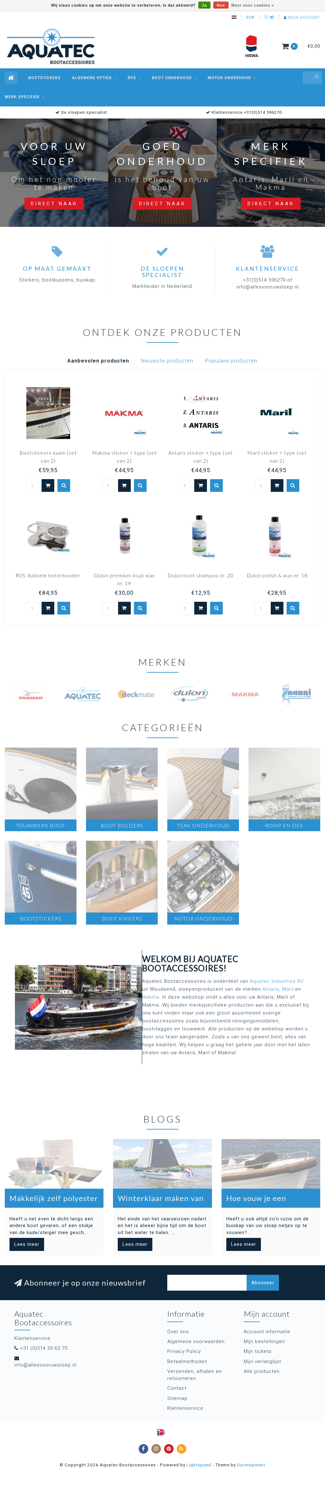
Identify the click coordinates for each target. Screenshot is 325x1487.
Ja (204, 5)
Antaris (270, 989)
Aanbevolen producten (98, 361)
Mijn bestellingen (264, 1341)
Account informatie (267, 1331)
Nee (221, 5)
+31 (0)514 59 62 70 (44, 1348)
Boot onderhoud (172, 78)
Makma (150, 997)
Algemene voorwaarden (196, 1341)
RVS (132, 78)
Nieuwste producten (167, 361)
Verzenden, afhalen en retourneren (194, 1374)
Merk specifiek (22, 97)
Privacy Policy (184, 1351)
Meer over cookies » (252, 5)
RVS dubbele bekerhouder (48, 575)
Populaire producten (231, 361)
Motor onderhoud (229, 78)
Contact (177, 1388)
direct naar (54, 204)
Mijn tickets (258, 1351)
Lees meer (26, 1244)
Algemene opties (92, 78)
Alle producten (262, 1371)
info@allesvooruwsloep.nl (45, 1365)
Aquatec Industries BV (277, 981)
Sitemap (177, 1398)
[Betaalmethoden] (161, 1432)
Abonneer (262, 1283)
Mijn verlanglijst (262, 1361)
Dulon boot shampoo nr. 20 (201, 575)
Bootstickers (44, 78)
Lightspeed (199, 1464)
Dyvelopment (251, 1464)
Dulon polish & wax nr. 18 (277, 575)
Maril (288, 989)
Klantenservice (185, 1408)
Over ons (178, 1331)
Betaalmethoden (187, 1361)
